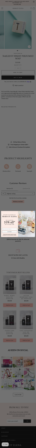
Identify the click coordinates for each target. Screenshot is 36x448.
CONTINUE (9, 231)
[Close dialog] (34, 211)
